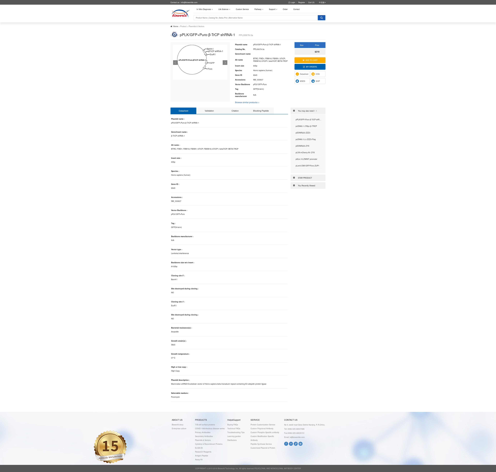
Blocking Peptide (261, 110)
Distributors (232, 440)
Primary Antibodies (202, 432)
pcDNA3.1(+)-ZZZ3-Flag (306, 139)
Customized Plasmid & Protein (263, 448)
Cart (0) (311, 2)
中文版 (322, 2)
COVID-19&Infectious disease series (210, 428)
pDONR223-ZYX (302, 146)
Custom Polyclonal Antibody (262, 428)
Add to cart (311, 60)
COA (318, 74)
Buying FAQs (232, 424)
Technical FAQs (233, 428)
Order (285, 9)
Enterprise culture (179, 428)
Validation (209, 110)
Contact (296, 9)
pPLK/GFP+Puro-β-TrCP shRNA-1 (309, 119)
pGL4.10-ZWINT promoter (306, 159)
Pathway (257, 9)
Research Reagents (203, 451)
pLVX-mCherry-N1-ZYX (305, 152)
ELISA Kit (199, 448)
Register (301, 2)
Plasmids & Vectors (203, 440)
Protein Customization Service (263, 424)
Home (175, 26)
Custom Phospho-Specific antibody (265, 432)
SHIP (318, 81)
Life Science (223, 9)
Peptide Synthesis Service (261, 444)
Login (293, 2)
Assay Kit (199, 459)
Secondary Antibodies (204, 436)
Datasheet (304, 74)
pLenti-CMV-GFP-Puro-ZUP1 (307, 165)
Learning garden (234, 436)
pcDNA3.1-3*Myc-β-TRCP (306, 126)
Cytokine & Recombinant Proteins (208, 444)
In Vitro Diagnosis (204, 9)
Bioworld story (177, 424)
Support (272, 9)
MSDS (302, 81)
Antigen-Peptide (201, 455)
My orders (311, 66)
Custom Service (242, 9)
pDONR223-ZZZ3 (303, 132)
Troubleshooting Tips (236, 432)
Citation (235, 110)
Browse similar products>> (247, 102)
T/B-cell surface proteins (205, 424)
